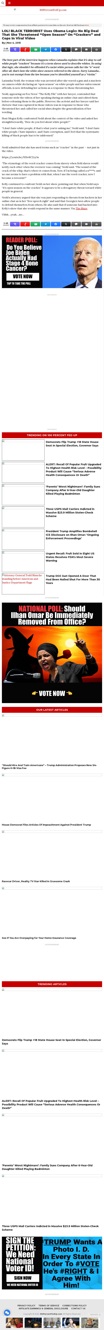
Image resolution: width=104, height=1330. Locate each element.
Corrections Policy (74, 1305)
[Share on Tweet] (66, 49)
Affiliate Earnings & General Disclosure (43, 1308)
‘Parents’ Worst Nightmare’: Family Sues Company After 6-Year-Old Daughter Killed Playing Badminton (73, 490)
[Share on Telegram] (45, 49)
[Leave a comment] (7, 1312)
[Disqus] (52, 328)
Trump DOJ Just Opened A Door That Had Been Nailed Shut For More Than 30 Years (73, 579)
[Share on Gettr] (25, 49)
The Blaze (81, 208)
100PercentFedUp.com (51, 1314)
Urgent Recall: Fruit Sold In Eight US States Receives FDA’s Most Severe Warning (70, 557)
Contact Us (78, 1308)
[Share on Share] (56, 49)
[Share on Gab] (35, 49)
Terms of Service (48, 1305)
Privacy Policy (26, 1305)
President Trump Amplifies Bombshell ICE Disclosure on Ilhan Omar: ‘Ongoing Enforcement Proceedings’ (72, 535)
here (87, 25)
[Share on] (76, 49)
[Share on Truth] (15, 49)
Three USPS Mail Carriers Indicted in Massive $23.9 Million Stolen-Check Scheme (70, 512)
